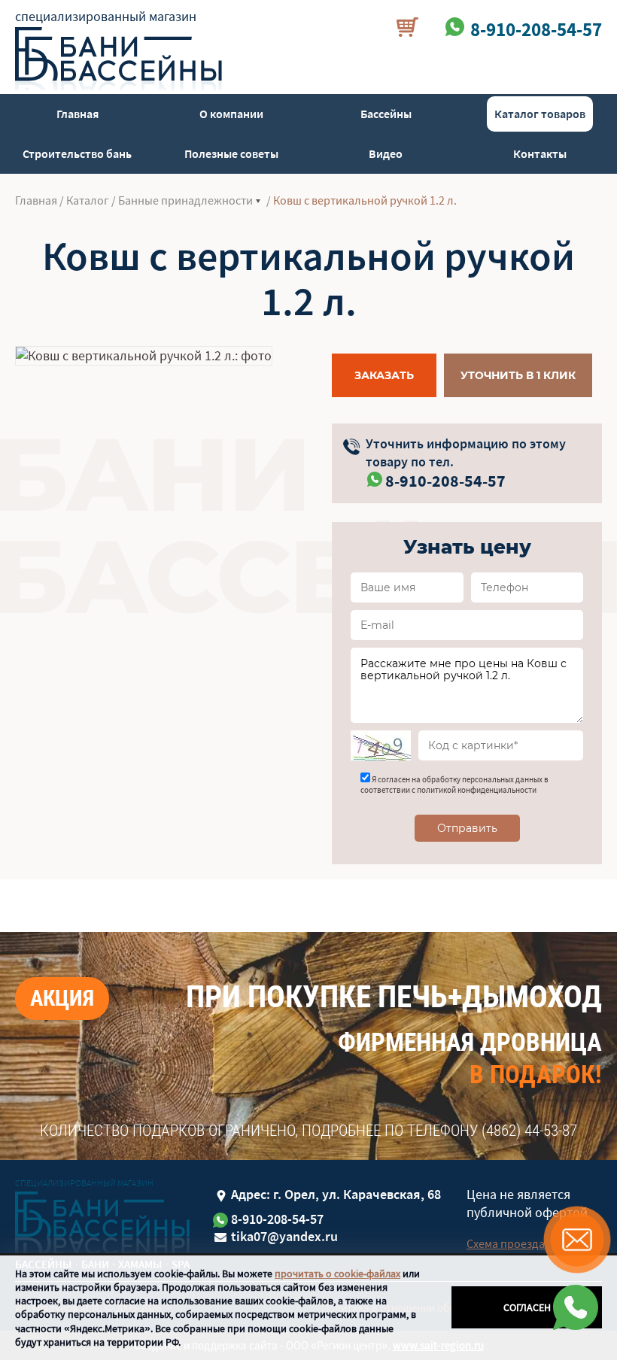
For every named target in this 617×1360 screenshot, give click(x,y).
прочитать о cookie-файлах (337, 1273)
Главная (77, 113)
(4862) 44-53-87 (529, 1131)
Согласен (527, 1307)
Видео (386, 153)
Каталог (87, 200)
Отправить (467, 828)
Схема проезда (506, 1243)
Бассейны (386, 113)
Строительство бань (77, 153)
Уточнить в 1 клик (518, 375)
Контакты (540, 153)
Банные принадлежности (185, 200)
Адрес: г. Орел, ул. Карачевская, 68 (336, 1194)
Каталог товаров (539, 113)
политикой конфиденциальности (476, 790)
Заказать (384, 375)
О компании (231, 113)
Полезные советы (231, 153)
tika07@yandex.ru (284, 1236)
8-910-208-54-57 (445, 480)
